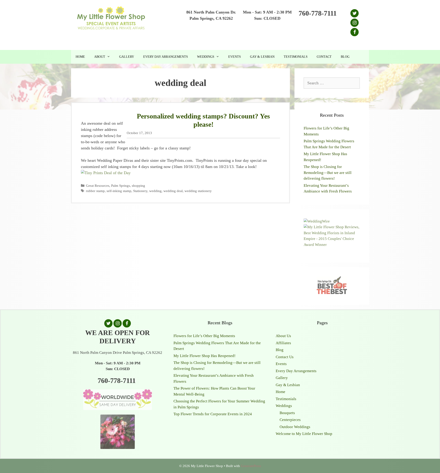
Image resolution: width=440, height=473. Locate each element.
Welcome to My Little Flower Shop (304, 434)
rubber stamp (95, 191)
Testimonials (296, 56)
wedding (155, 191)
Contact (324, 56)
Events (234, 56)
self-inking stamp (119, 191)
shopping (138, 185)
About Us (283, 336)
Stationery (140, 191)
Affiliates (283, 343)
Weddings (205, 56)
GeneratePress (251, 466)
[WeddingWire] (317, 221)
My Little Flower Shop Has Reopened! (204, 356)
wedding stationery (198, 191)
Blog (345, 56)
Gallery (126, 56)
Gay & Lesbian (262, 56)
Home (80, 56)
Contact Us (285, 357)
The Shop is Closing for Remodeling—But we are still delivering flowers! (328, 173)
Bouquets (287, 413)
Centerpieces (290, 420)
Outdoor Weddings (295, 427)
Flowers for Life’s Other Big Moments (204, 336)
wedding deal (173, 191)
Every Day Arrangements (165, 56)
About (99, 56)
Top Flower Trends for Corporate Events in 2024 (212, 414)
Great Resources (97, 185)
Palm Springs (120, 185)
